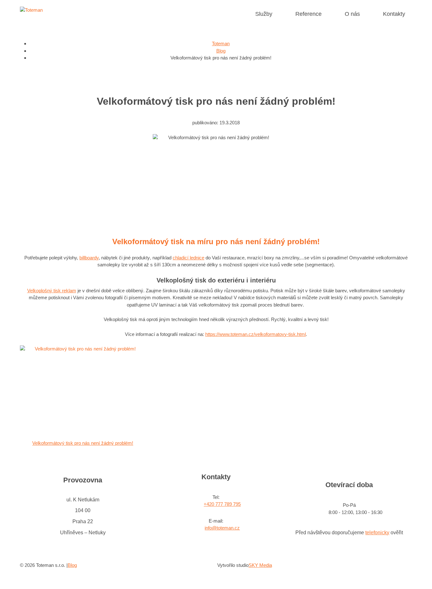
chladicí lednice (188, 257)
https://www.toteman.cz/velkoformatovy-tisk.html (255, 334)
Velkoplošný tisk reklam (51, 290)
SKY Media (260, 565)
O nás (352, 14)
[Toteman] (31, 10)
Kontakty (394, 14)
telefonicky (377, 532)
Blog (220, 50)
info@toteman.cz (222, 527)
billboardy (89, 257)
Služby (263, 14)
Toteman (221, 43)
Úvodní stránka (238, 14)
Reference (308, 14)
